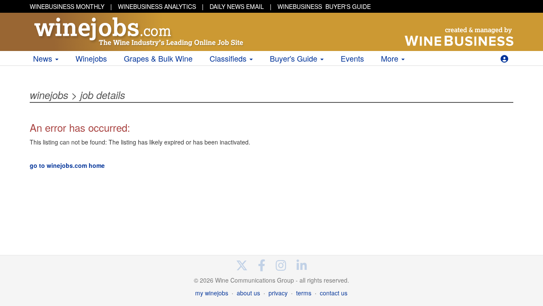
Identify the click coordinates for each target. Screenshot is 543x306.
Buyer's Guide (294, 58)
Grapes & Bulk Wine (158, 58)
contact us (333, 293)
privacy (278, 293)
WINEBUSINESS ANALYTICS (157, 6)
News (43, 58)
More (390, 58)
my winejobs (211, 293)
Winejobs (91, 58)
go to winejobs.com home (67, 165)
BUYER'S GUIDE (324, 6)
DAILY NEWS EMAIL (237, 6)
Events (352, 58)
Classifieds (229, 58)
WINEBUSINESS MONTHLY (67, 6)
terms (303, 293)
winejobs (49, 95)
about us (248, 293)
